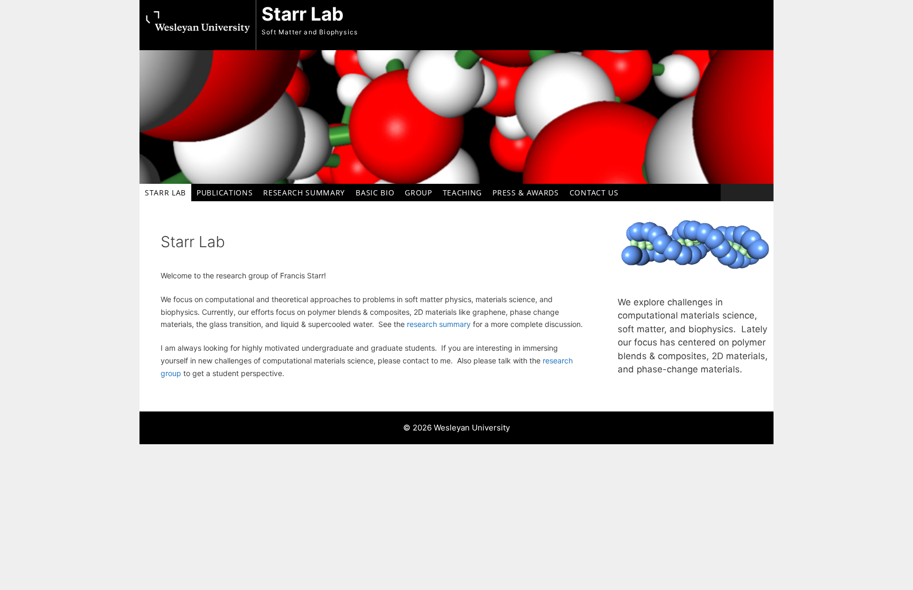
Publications (225, 193)
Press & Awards (525, 193)
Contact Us (594, 193)
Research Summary (304, 193)
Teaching (462, 193)
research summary (439, 324)
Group (418, 193)
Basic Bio (375, 193)
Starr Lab (302, 14)
